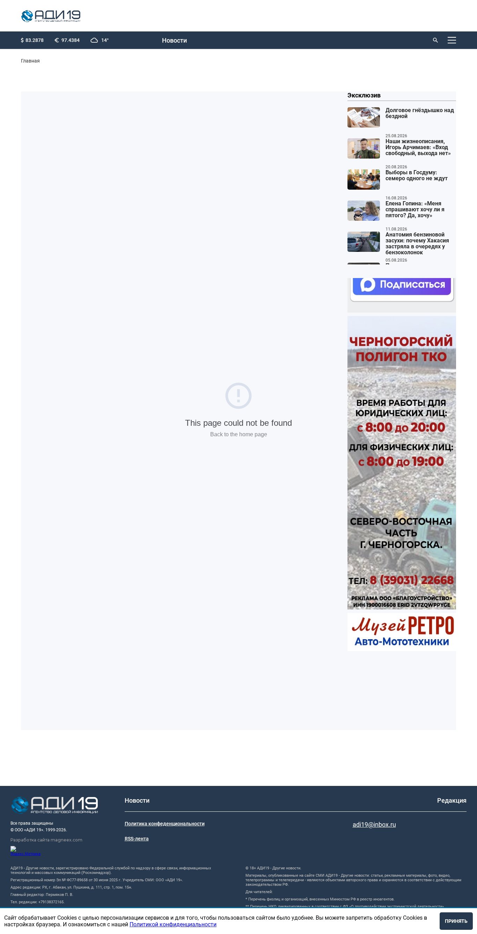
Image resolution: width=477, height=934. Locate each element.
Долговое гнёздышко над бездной (420, 113)
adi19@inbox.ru (374, 824)
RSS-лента (137, 838)
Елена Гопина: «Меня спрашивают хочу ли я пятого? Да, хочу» (415, 209)
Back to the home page (238, 434)
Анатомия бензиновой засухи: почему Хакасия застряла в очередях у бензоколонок (417, 244)
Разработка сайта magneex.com (46, 839)
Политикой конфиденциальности (173, 924)
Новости (174, 40)
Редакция (452, 800)
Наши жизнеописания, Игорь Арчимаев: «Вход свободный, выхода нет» (418, 147)
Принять (456, 921)
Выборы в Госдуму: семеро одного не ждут (417, 175)
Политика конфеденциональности (165, 823)
